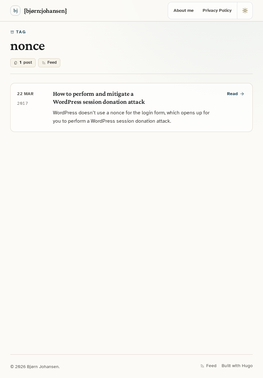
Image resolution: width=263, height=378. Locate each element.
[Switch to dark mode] (244, 10)
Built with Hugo (237, 365)
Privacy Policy (217, 10)
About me (184, 10)
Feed (52, 62)
